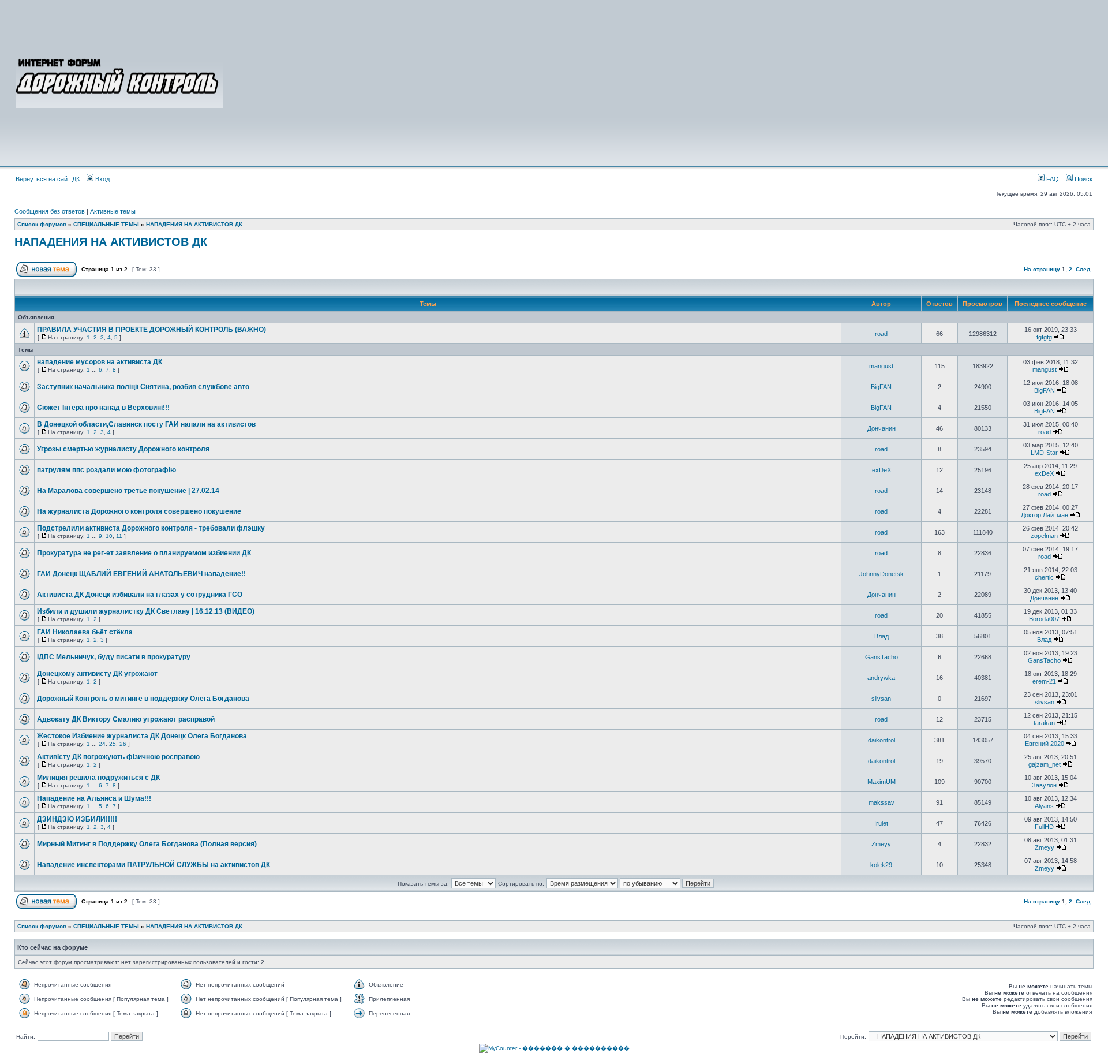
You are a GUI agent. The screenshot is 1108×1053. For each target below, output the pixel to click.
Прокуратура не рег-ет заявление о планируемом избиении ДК (144, 553)
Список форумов (41, 224)
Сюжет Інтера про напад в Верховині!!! (103, 408)
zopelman (1044, 535)
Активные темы (113, 211)
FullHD (1044, 826)
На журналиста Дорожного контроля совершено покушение (139, 511)
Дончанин (881, 428)
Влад (881, 636)
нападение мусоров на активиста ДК (99, 362)
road (881, 333)
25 (112, 744)
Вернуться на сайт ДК (48, 179)
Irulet (881, 823)
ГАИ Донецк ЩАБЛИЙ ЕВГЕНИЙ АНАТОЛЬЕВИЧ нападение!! (141, 574)
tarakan (1044, 722)
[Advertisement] (659, 82)
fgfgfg (1044, 337)
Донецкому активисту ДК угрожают (97, 674)
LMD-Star (1044, 452)
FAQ (1052, 179)
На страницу (1042, 269)
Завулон (1044, 785)
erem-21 (1044, 681)
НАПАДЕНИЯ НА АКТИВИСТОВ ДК (194, 224)
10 (109, 536)
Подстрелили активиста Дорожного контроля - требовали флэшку (151, 528)
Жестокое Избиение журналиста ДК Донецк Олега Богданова (142, 736)
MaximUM (881, 781)
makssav (881, 802)
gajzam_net (1044, 764)
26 (122, 744)
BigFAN (881, 386)
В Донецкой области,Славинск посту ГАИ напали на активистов (146, 424)
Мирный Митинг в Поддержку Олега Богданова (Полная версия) (147, 844)
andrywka (881, 677)
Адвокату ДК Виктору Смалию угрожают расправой (126, 719)
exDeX (881, 469)
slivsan (881, 698)
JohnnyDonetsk (881, 573)
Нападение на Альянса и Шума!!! (94, 798)
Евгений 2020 (1044, 743)
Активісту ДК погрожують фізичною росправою (118, 757)
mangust (881, 366)
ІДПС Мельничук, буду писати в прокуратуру (113, 657)
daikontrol (881, 740)
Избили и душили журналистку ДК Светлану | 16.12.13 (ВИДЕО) (145, 611)
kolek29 (881, 864)
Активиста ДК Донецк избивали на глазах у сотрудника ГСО (139, 595)
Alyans (1044, 805)
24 (102, 744)
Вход (101, 179)
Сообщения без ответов (49, 211)
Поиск (1082, 179)
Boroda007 (1044, 618)
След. (1084, 269)
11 (119, 536)
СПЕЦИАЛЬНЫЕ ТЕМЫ (106, 224)
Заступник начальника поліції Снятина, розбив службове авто (143, 387)
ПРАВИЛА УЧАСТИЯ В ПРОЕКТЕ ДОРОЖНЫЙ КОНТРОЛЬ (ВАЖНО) (151, 330)
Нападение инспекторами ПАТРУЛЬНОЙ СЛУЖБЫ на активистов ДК (153, 865)
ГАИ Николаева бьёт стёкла (85, 632)
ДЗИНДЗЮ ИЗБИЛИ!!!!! (77, 819)
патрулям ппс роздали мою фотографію (106, 470)
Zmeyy (881, 844)
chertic (1044, 577)
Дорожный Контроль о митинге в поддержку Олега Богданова (143, 698)
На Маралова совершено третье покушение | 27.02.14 (128, 491)
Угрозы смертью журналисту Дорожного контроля (123, 449)
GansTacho (881, 657)
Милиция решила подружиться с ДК (98, 778)
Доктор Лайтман (1044, 514)
